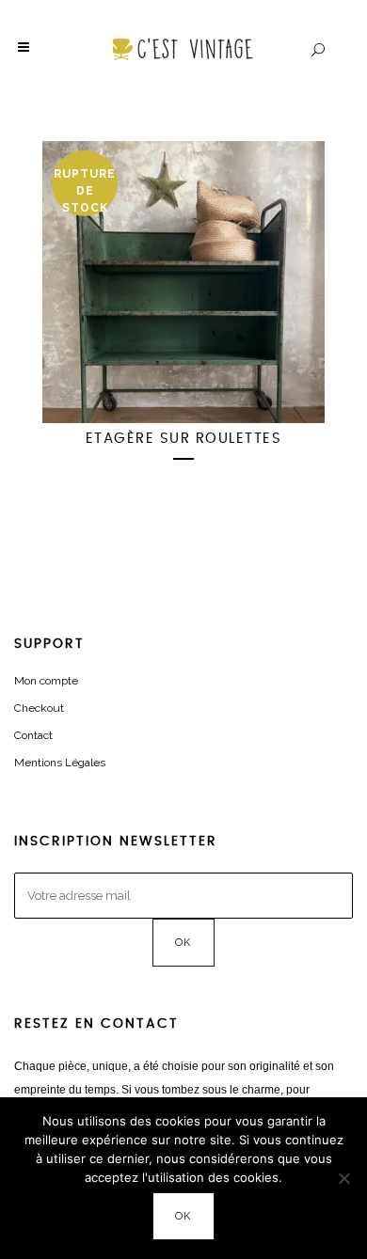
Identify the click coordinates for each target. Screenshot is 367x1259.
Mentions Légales (59, 762)
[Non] (343, 1178)
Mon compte (46, 680)
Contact (33, 735)
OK (184, 1216)
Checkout (39, 708)
